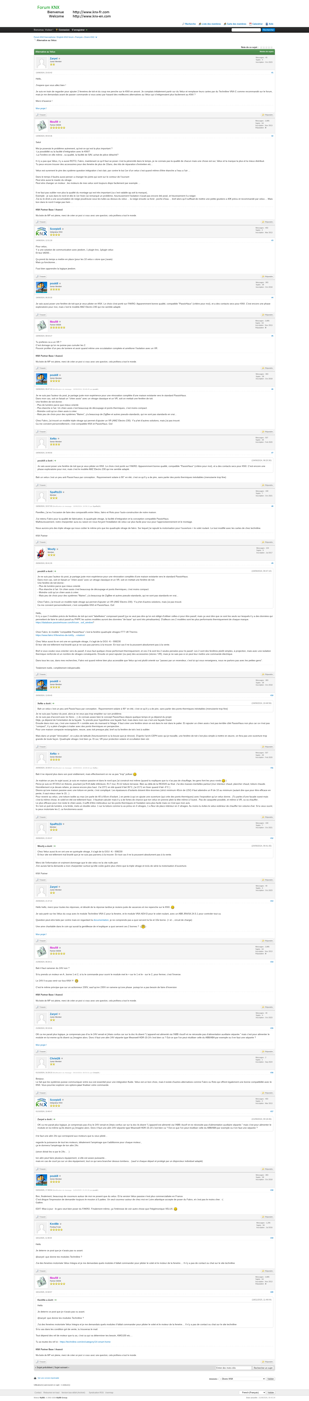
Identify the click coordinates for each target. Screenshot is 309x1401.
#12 (271, 838)
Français (79, 37)
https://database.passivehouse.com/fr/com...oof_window (64, 622)
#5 (272, 336)
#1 (272, 73)
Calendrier (257, 24)
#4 (272, 297)
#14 (271, 962)
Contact (38, 1393)
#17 (271, 1111)
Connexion (64, 30)
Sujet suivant (60, 1367)
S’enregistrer (78, 30)
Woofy (52, 549)
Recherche (190, 24)
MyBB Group (61, 1398)
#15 (271, 1028)
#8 (272, 506)
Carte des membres (236, 24)
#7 (272, 453)
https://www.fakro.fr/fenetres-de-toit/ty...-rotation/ (60, 635)
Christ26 (55, 1058)
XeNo (53, 438)
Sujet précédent (44, 1367)
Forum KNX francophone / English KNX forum (54, 37)
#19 (271, 1238)
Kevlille (54, 1223)
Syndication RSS (96, 1393)
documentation (101, 920)
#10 (271, 695)
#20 (271, 1292)
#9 (272, 563)
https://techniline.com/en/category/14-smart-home (85, 1341)
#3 (272, 240)
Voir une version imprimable (48, 1378)
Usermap (109, 1393)
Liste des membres (211, 24)
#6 (272, 389)
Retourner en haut (51, 1393)
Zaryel (53, 58)
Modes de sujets (267, 51)
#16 (271, 1073)
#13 (271, 901)
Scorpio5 (55, 228)
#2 (272, 136)
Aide (271, 24)
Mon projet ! (41, 108)
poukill (54, 283)
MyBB (42, 1398)
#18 (271, 1190)
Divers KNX (89, 37)
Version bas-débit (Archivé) (73, 1393)
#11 (272, 768)
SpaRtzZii (56, 492)
